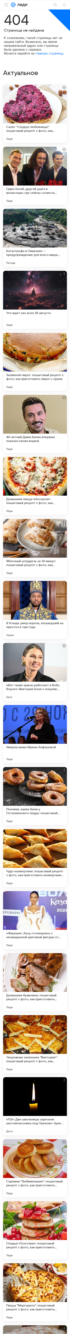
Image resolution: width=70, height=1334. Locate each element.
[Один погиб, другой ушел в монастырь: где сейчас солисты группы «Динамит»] (35, 176)
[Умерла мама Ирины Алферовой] (35, 734)
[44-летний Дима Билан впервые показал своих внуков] (35, 424)
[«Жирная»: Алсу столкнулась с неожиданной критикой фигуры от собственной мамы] (35, 920)
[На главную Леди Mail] (21, 4)
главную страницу (49, 53)
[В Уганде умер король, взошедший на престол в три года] (35, 610)
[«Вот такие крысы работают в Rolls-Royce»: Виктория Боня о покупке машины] (35, 672)
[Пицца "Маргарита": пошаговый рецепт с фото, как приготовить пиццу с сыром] (35, 1292)
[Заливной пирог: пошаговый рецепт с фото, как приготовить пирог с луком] (35, 362)
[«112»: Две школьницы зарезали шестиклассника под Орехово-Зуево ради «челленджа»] (35, 1106)
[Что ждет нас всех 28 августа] (35, 300)
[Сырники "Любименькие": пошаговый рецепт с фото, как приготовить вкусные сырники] (35, 1168)
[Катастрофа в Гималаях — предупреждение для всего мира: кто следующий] (35, 238)
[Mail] (13, 4)
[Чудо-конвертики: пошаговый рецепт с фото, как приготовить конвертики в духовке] (35, 858)
